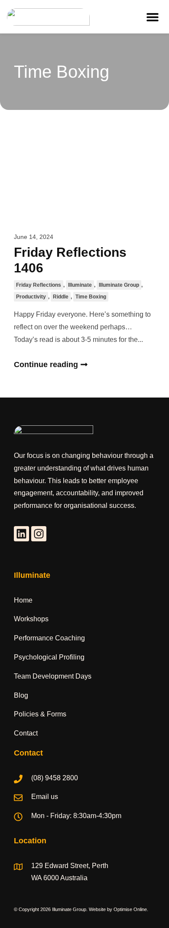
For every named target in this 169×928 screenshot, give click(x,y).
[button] (152, 17)
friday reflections (38, 285)
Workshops (31, 619)
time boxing (90, 297)
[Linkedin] (21, 533)
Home (23, 600)
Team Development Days (52, 676)
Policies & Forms (40, 714)
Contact (26, 733)
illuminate (80, 285)
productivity (31, 297)
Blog (21, 695)
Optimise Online (130, 909)
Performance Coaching (49, 638)
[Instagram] (38, 533)
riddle (60, 297)
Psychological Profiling (49, 657)
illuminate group (119, 285)
